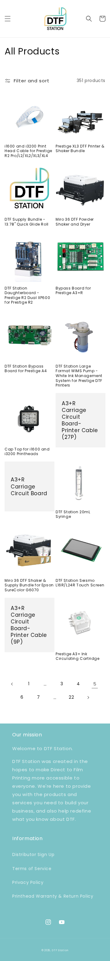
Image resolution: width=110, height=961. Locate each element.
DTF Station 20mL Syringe (73, 514)
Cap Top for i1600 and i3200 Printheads (27, 451)
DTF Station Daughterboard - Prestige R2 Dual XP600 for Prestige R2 (27, 295)
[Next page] (88, 697)
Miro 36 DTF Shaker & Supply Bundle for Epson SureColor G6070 (29, 585)
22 (71, 697)
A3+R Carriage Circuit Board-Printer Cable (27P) (80, 420)
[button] (7, 18)
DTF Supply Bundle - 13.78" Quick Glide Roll (27, 221)
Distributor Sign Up (33, 854)
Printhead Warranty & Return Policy (52, 896)
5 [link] (95, 684)
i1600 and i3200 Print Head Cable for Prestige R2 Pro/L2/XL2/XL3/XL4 (28, 151)
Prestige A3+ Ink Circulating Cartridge (78, 656)
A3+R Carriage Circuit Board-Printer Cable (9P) (29, 625)
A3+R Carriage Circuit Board (29, 486)
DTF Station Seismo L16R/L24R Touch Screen (80, 583)
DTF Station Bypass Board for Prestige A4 (26, 368)
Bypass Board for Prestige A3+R (73, 290)
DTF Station (60, 950)
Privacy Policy (27, 882)
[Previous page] (12, 684)
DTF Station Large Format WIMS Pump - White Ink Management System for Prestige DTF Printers (79, 376)
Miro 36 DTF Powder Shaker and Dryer (75, 221)
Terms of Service (32, 869)
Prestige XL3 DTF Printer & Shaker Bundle (80, 148)
